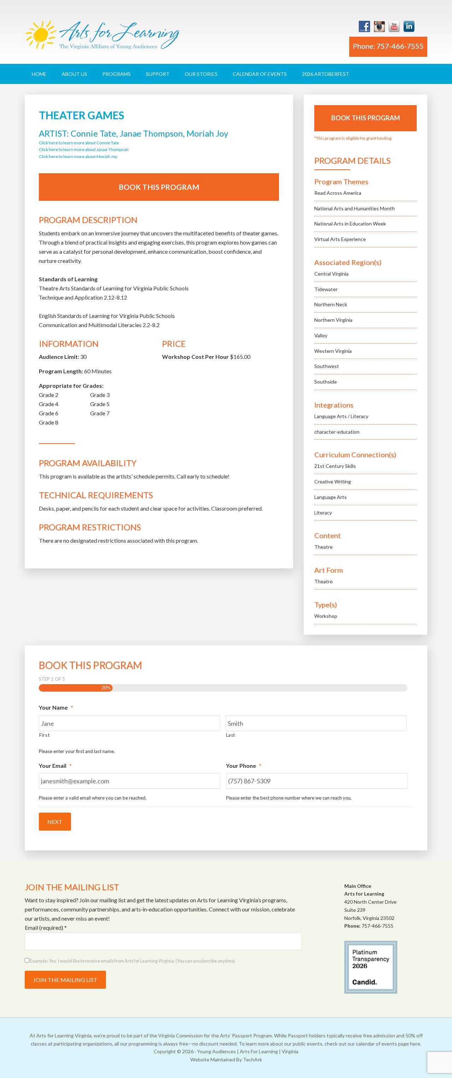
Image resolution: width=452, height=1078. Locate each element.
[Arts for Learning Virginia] (102, 38)
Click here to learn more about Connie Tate (79, 142)
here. (415, 1044)
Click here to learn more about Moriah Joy (78, 156)
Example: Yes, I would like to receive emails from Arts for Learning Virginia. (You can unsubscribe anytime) (132, 961)
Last (231, 735)
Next (55, 821)
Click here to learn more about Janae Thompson (84, 149)
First (44, 735)
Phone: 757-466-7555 (388, 46)
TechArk (252, 1059)
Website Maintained (212, 1059)
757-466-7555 (377, 926)
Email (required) (46, 927)
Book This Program (159, 186)
